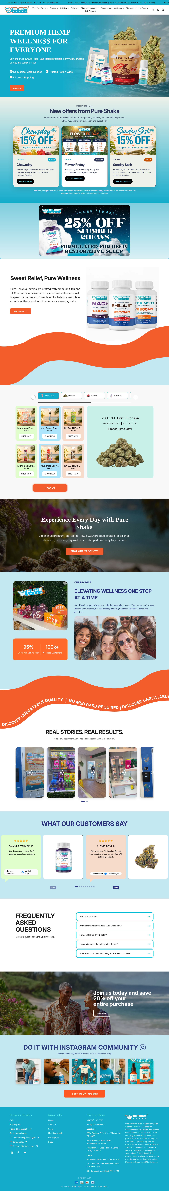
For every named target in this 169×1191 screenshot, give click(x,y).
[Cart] (162, 9)
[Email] (24, 1152)
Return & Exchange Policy (21, 1129)
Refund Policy (65, 1186)
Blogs (50, 1142)
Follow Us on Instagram (84, 1093)
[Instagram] (12, 1152)
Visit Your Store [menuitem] (39, 8)
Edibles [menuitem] (63, 8)
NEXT (116, 887)
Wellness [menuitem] (118, 8)
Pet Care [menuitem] (142, 8)
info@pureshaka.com (96, 1124)
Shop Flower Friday (75, 178)
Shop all (50, 488)
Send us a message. (45, 937)
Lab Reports (53, 1137)
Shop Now (26, 436)
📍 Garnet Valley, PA (18, 1142)
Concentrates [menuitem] (106, 8)
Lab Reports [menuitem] (90, 11)
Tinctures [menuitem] (130, 8)
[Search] (152, 9)
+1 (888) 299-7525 (95, 1120)
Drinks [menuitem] (74, 8)
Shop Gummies (19, 311)
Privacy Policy (77, 1186)
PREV (53, 887)
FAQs (12, 1120)
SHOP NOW (17, 88)
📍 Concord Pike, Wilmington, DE (24, 1146)
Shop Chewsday (25, 181)
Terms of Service (90, 1186)
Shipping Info (15, 1124)
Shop (50, 1129)
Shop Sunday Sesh (122, 181)
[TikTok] (18, 1152)
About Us (52, 1124)
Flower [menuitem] (53, 8)
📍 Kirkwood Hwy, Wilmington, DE (24, 1137)
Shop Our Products (84, 551)
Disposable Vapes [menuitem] (88, 8)
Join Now (101, 1013)
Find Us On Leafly (55, 1133)
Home (50, 1120)
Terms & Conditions (18, 1133)
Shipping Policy (103, 1186)
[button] (83, 801)
